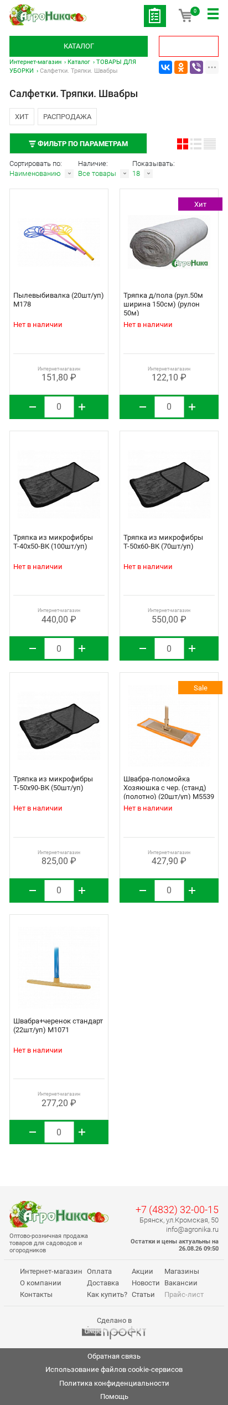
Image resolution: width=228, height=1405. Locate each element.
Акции (142, 1271)
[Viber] (196, 67)
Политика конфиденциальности (114, 1383)
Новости (146, 1283)
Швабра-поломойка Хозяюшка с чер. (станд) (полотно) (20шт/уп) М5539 (168, 788)
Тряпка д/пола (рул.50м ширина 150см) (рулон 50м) (163, 304)
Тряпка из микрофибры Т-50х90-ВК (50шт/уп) (53, 783)
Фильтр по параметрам (82, 144)
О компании (40, 1283)
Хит (22, 116)
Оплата (99, 1271)
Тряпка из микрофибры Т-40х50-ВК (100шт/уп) (53, 541)
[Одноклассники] (181, 67)
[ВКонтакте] (165, 67)
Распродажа (67, 116)
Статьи (143, 1294)
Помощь (114, 1396)
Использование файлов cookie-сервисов (114, 1369)
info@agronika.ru (192, 1229)
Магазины (181, 1271)
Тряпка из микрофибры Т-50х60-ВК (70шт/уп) (163, 541)
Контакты (36, 1294)
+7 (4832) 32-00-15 (177, 1209)
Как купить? (107, 1294)
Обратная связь (114, 1356)
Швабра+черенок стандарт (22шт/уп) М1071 (58, 1025)
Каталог (79, 46)
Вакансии (181, 1283)
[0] (185, 19)
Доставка (103, 1283)
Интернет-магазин (35, 62)
